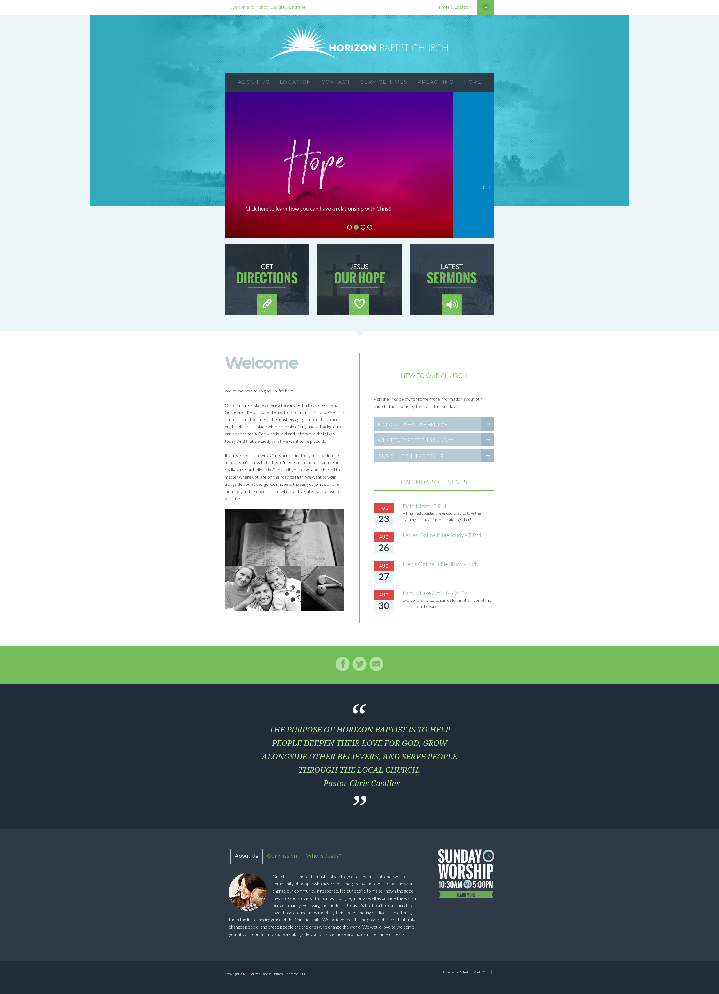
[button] (349, 227)
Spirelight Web (470, 972)
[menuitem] (254, 82)
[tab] (244, 856)
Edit (485, 972)
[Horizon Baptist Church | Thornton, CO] (359, 44)
